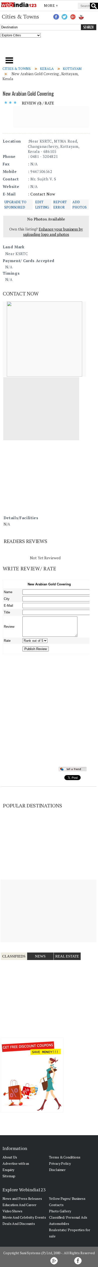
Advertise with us (16, 1163)
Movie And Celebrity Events (24, 1217)
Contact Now (42, 193)
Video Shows (12, 1211)
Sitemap (9, 1176)
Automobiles (59, 1223)
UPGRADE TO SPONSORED (15, 204)
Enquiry (8, 1169)
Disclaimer (57, 1169)
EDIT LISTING (42, 204)
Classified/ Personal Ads (68, 1217)
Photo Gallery (60, 1211)
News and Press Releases (22, 1198)
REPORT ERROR (60, 204)
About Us (10, 1157)
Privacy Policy (60, 1163)
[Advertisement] (49, 48)
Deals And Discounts (19, 1223)
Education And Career (19, 1204)
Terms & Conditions (64, 1157)
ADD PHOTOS (79, 204)
